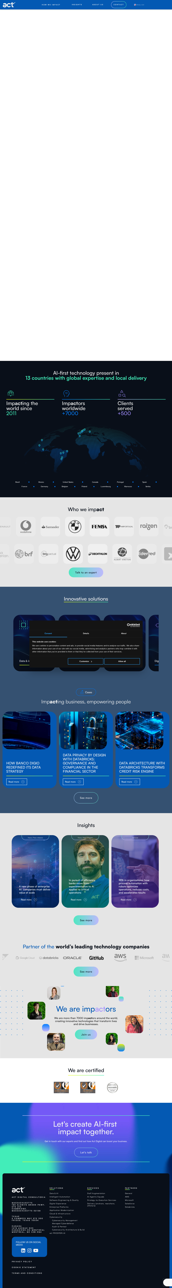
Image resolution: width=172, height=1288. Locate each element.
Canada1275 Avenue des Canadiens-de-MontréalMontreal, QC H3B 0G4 (28, 1229)
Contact (119, 5)
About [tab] (124, 633)
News (30, 838)
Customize (84, 661)
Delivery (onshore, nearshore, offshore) (101, 1205)
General (135, 838)
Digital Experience (58, 1204)
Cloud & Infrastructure (60, 1214)
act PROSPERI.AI (57, 1233)
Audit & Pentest (59, 1227)
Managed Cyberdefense (63, 1223)
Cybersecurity (56, 1217)
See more (22, 350)
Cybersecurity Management (65, 1220)
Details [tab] (86, 633)
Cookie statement (24, 1267)
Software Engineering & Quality (64, 1200)
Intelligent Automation (60, 1197)
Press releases (38, 838)
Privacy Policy (22, 1262)
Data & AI (54, 1193)
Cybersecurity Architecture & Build (68, 1230)
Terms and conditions (27, 1273)
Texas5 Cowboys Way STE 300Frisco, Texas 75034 (27, 1218)
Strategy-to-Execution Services (101, 1200)
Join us (86, 1034)
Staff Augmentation (96, 1193)
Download (21, 203)
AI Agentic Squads (95, 1197)
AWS (127, 1197)
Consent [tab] (48, 633)
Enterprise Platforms (59, 1207)
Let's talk (86, 1152)
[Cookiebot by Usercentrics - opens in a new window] (129, 625)
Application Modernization (62, 1210)
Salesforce (130, 1204)
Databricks (130, 1207)
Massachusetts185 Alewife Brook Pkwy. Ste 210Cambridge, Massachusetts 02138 (28, 1207)
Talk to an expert (86, 572)
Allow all (122, 661)
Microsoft (129, 1200)
